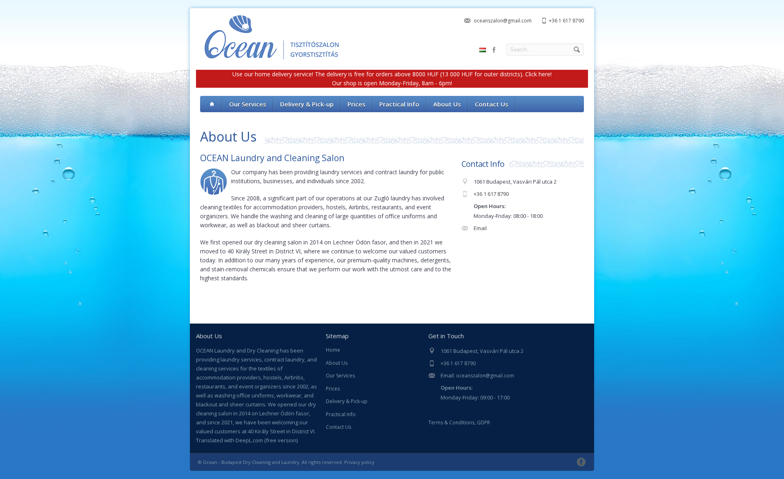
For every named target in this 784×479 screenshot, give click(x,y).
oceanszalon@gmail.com (503, 20)
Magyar (482, 50)
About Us (336, 362)
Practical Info (341, 414)
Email (480, 228)
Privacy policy (359, 462)
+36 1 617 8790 (566, 20)
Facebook (494, 50)
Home (333, 349)
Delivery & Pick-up (347, 401)
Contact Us (338, 427)
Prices (333, 388)
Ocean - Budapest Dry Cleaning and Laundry (251, 462)
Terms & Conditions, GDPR (459, 422)
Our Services (340, 375)
